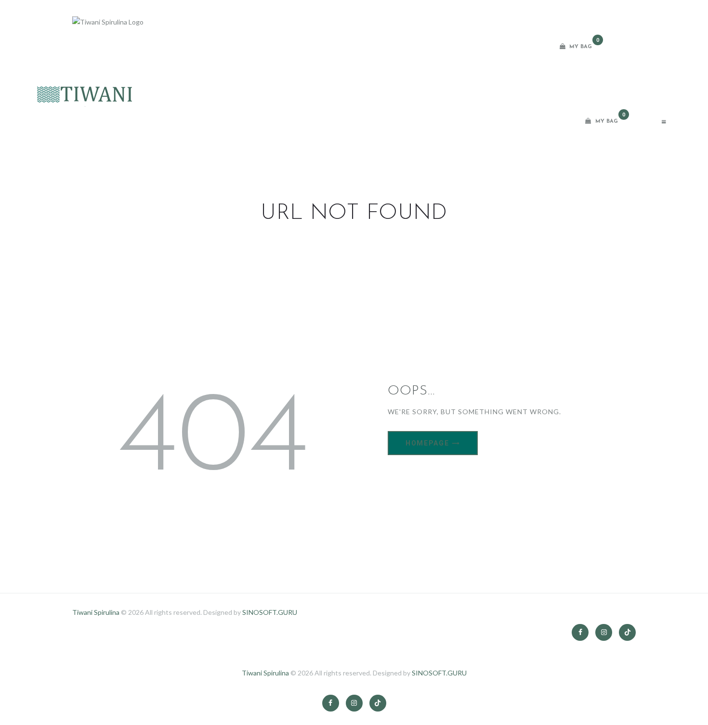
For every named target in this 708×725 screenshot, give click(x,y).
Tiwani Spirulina (95, 612)
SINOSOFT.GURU (269, 612)
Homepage (427, 443)
